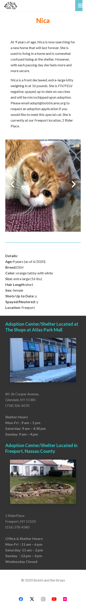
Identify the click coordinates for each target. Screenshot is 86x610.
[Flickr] (65, 599)
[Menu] (80, 5)
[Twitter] (31, 599)
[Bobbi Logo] (11, 5)
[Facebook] (20, 599)
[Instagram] (43, 599)
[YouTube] (54, 599)
